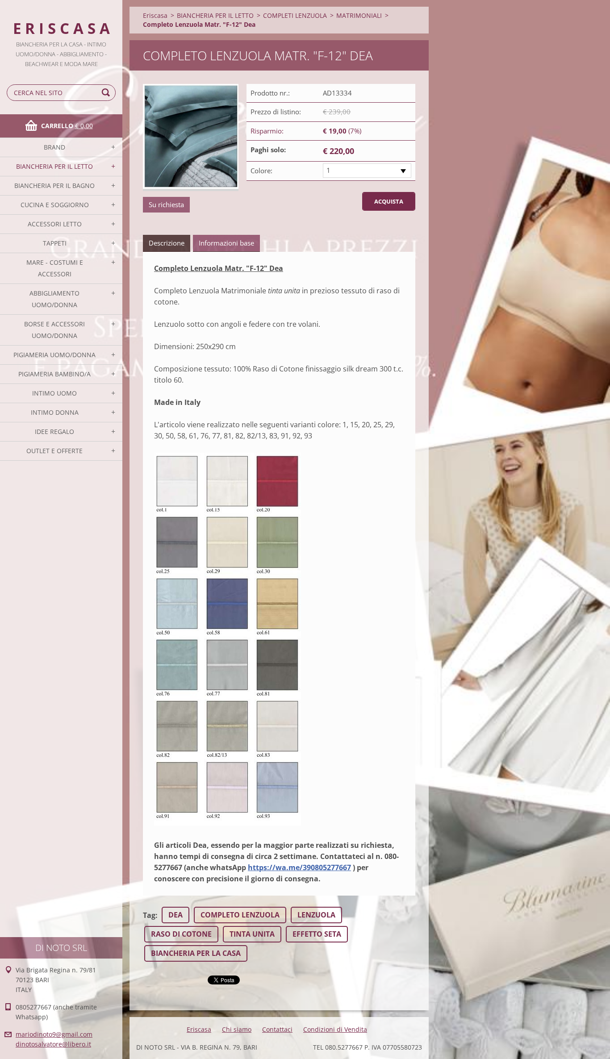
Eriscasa (155, 15)
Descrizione (166, 242)
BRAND (54, 147)
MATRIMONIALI (359, 15)
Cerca (107, 92)
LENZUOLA (316, 915)
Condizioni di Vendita (335, 1029)
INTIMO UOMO (54, 393)
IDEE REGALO (54, 431)
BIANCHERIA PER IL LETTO (54, 166)
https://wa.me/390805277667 (299, 867)
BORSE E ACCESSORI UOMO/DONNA (54, 330)
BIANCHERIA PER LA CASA (196, 953)
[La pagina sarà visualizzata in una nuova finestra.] (190, 137)
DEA (175, 915)
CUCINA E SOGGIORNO (55, 204)
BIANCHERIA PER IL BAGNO (54, 185)
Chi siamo (236, 1029)
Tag (149, 915)
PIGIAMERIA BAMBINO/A (54, 374)
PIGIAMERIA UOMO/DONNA (54, 354)
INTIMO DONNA (55, 412)
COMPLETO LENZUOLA (240, 915)
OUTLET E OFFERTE (54, 450)
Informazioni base (226, 242)
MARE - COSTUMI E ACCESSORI (54, 268)
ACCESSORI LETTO (55, 224)
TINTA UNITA (252, 934)
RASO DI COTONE (181, 934)
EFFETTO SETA (316, 934)
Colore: (261, 170)
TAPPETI (55, 243)
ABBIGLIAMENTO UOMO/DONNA (54, 299)
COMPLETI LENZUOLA (295, 15)
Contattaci (277, 1029)
